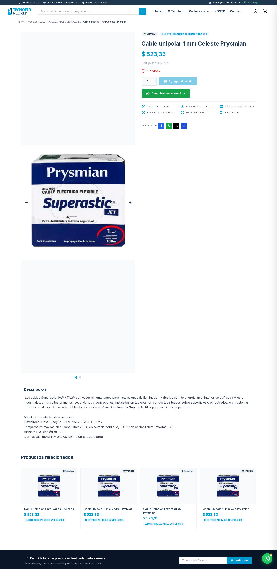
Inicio (21, 21)
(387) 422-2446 (30, 2)
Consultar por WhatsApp (168, 93)
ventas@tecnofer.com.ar (226, 2)
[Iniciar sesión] (255, 11)
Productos (31, 21)
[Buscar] (142, 11)
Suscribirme (239, 560)
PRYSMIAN (150, 34)
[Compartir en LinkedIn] (184, 126)
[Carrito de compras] (265, 11)
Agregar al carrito (181, 81)
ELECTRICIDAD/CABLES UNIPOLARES (60, 21)
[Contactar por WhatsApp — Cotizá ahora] (267, 558)
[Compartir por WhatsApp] (169, 126)
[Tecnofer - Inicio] (19, 11)
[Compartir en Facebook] (161, 126)
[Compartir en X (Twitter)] (176, 126)
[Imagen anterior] (26, 202)
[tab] (76, 377)
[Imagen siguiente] (130, 202)
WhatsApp (253, 2)
